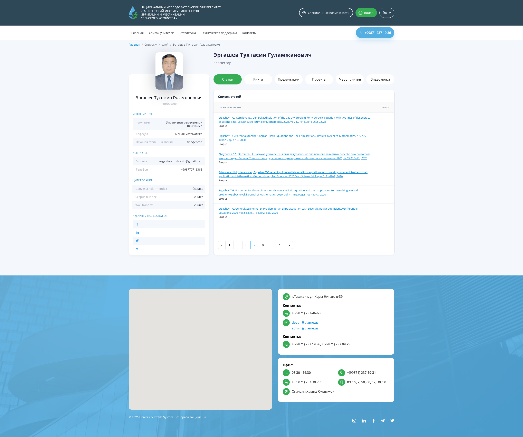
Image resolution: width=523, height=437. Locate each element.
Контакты (249, 33)
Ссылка (197, 188)
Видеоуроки (380, 79)
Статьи (227, 79)
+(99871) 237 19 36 (306, 344)
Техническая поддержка (219, 33)
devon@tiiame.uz (305, 322)
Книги (258, 79)
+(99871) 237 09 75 (336, 344)
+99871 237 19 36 (378, 32)
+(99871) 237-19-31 (361, 372)
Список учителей (161, 33)
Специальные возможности (329, 13)
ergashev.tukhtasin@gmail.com (180, 161)
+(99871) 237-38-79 (306, 382)
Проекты (319, 79)
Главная (137, 33)
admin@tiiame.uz (305, 328)
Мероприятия (350, 79)
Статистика (188, 33)
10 (281, 245)
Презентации (288, 79)
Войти (368, 13)
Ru (385, 12)
